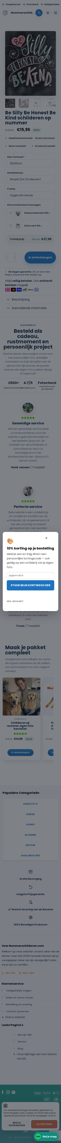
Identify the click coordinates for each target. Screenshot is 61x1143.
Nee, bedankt (15, 601)
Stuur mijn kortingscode (30, 585)
